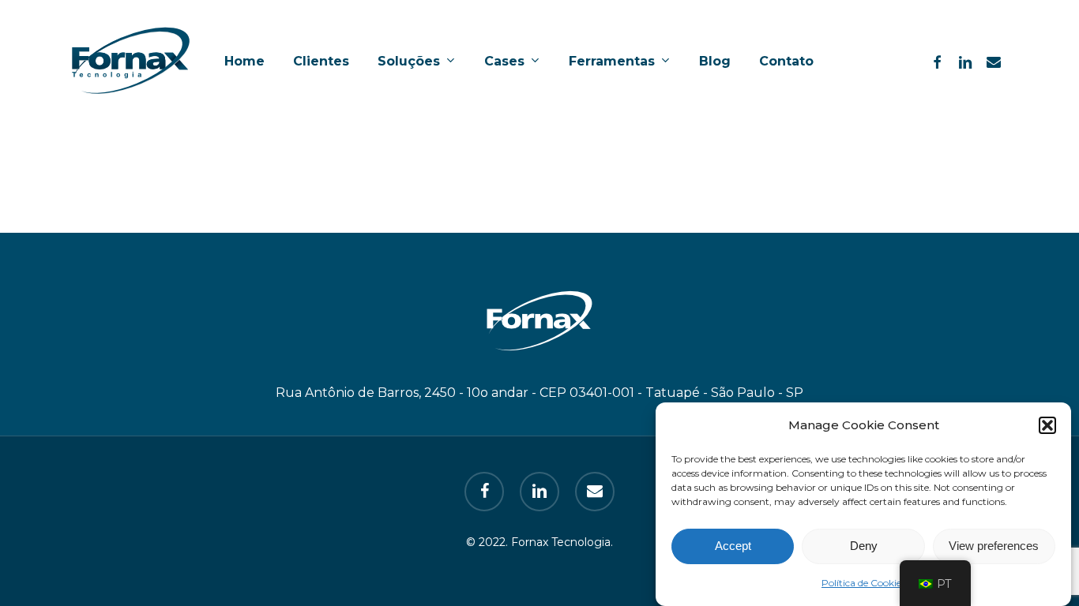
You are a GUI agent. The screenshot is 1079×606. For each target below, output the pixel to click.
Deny (864, 546)
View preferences (994, 546)
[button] (1047, 425)
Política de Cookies (863, 583)
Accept (733, 546)
